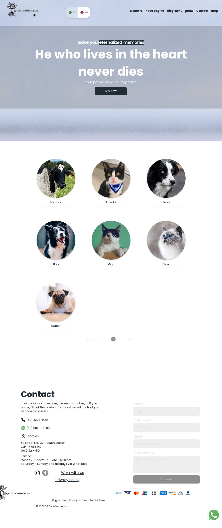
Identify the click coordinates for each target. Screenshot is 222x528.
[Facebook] (45, 473)
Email (138, 436)
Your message (145, 453)
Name (139, 404)
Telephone (142, 420)
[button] (111, 91)
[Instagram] (37, 473)
